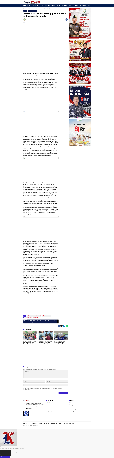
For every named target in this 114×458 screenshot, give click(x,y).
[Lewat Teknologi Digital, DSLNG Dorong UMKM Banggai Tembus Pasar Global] (61, 335)
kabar (71, 407)
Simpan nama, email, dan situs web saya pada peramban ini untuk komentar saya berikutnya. (44, 389)
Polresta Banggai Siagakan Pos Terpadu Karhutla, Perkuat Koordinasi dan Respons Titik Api (29, 342)
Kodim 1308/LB (38, 315)
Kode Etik (40, 423)
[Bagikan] (67, 19)
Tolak (2, 456)
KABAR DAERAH (30, 10)
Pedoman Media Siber (56, 423)
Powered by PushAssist (16, 452)
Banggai (25, 10)
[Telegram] (64, 326)
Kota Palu (48, 409)
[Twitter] (61, 326)
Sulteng (36, 317)
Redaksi (25, 423)
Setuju (7, 456)
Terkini (36, 10)
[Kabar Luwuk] (31, 2)
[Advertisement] (41, 62)
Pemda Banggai (46, 315)
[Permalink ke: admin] (24, 19)
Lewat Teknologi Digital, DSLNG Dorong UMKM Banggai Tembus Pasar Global (59, 342)
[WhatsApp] (67, 326)
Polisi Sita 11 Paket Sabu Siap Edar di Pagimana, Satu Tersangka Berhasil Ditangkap (45, 342)
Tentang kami (32, 423)
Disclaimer (46, 423)
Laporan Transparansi (68, 423)
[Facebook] (59, 326)
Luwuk (71, 403)
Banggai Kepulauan (50, 411)
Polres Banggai (28, 317)
